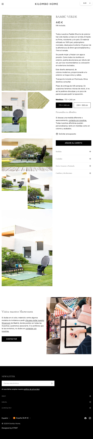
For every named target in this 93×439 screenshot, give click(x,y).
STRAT (15, 428)
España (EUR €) (22, 418)
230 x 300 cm (82, 105)
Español (5, 418)
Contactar (11, 339)
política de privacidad (31, 389)
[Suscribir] (51, 383)
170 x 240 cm (64, 105)
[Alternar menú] (2, 4)
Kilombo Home (14, 423)
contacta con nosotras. (78, 120)
